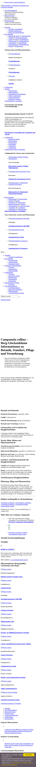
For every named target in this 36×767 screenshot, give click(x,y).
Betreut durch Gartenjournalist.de (15, 2)
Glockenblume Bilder (21, 504)
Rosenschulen (23, 199)
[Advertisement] (18, 319)
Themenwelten (25, 36)
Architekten (12, 209)
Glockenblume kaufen (7, 506)
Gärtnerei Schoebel (7, 610)
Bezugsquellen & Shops (12, 283)
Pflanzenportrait (5, 300)
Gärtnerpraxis (9, 87)
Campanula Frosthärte (7, 504)
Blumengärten (12, 141)
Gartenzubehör (12, 206)
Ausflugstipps (9, 717)
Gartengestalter (22, 209)
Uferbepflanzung (13, 72)
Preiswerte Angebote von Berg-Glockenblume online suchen (18, 533)
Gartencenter (21, 202)
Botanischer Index (13, 36)
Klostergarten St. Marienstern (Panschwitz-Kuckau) (18, 192)
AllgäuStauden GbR (7, 621)
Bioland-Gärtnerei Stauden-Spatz (12, 577)
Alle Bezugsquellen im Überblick (11, 703)
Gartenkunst (21, 207)
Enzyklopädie (9, 34)
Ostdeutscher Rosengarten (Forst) (19, 179)
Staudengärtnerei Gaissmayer (18, 248)
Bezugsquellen (9, 197)
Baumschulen (12, 199)
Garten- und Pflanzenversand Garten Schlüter (16, 644)
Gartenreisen (12, 148)
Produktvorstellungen (14, 31)
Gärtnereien (12, 202)
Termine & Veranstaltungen (13, 265)
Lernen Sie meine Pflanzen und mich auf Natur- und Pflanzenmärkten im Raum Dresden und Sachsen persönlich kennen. (19, 731)
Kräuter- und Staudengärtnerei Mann (13, 677)
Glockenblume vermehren (23, 503)
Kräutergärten (12, 142)
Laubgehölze (12, 43)
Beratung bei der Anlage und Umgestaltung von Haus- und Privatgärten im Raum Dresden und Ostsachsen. (19, 745)
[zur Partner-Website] (1, 546)
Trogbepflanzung (14, 61)
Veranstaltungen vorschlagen (13, 101)
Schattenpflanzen (24, 41)
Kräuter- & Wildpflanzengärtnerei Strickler (15, 632)
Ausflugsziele (9, 137)
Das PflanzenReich (14, 288)
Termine (7, 89)
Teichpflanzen (24, 39)
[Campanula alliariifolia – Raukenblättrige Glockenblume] (9, 527)
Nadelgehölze (22, 43)
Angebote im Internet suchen (10, 700)
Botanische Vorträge (14, 99)
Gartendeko (12, 207)
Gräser (10, 39)
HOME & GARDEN (7, 549)
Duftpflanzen (19, 46)
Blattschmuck (12, 41)
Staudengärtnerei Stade (16, 237)
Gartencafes (12, 146)
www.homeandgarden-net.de (19, 560)
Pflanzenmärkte (9, 21)
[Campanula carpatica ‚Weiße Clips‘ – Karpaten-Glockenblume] (9, 525)
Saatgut (23, 204)
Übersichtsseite (13, 260)
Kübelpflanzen (24, 44)
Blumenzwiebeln (13, 204)
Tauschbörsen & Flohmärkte (17, 94)
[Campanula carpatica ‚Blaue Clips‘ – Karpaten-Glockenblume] (9, 529)
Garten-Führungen (14, 97)
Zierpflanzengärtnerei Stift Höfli (18, 226)
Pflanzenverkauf (9, 15)
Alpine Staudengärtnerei (9, 688)
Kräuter (10, 46)
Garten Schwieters (7, 655)
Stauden (10, 38)
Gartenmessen (12, 90)
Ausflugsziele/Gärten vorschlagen (15, 149)
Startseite (7, 708)
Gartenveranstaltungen (11, 715)
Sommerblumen (13, 44)
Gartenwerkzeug (24, 206)
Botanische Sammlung (15, 289)
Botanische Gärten (14, 139)
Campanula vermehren (7, 503)
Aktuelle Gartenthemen (15, 29)
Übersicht (11, 267)
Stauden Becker (6, 588)
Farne (16, 39)
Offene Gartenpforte (14, 96)
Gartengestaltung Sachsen (16, 293)
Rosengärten (12, 144)
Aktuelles (7, 27)
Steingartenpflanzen (21, 38)
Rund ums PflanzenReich (16, 32)
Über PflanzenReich (11, 10)
